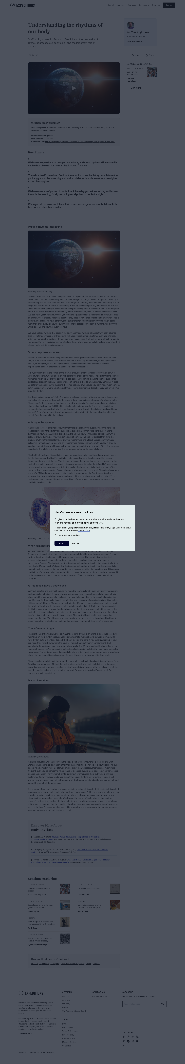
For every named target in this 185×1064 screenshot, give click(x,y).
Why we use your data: (69, 535)
